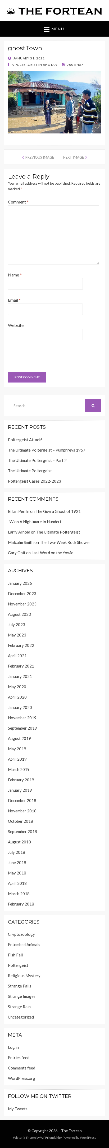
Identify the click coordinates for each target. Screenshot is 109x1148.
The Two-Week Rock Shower (65, 542)
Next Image (73, 157)
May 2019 (17, 748)
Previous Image (39, 157)
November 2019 (22, 717)
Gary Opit (16, 552)
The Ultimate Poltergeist (30, 470)
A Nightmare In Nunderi (40, 521)
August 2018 (19, 841)
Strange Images (21, 996)
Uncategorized (21, 1017)
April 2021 (17, 655)
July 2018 (16, 852)
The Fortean (71, 1130)
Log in (13, 1047)
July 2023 (16, 624)
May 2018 (17, 872)
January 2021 (20, 676)
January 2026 (20, 583)
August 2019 (19, 738)
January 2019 (20, 790)
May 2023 (17, 635)
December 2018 (22, 800)
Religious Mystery (24, 975)
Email (14, 299)
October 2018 (20, 821)
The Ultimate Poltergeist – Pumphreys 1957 (46, 450)
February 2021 (21, 666)
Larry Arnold (19, 532)
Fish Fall (15, 954)
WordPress (88, 1138)
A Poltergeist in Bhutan (34, 65)
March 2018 (19, 893)
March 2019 (19, 769)
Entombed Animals (24, 944)
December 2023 (22, 593)
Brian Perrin (18, 511)
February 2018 (21, 904)
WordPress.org (21, 1078)
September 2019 (22, 728)
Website (16, 325)
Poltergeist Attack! (25, 439)
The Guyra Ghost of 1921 (58, 511)
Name (15, 274)
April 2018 (17, 883)
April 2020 (17, 697)
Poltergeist (18, 965)
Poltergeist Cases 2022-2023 (34, 481)
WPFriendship (50, 1138)
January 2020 (20, 707)
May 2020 (17, 686)
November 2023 (22, 603)
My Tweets (18, 1108)
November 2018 (22, 810)
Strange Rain (19, 1006)
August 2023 (19, 614)
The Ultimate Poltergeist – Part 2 (37, 460)
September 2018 (22, 831)
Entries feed (18, 1057)
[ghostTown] (54, 101)
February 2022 (21, 645)
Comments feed (21, 1067)
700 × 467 (74, 65)
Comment (18, 201)
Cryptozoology (21, 934)
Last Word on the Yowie (52, 552)
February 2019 (21, 779)
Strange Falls (19, 986)
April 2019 (17, 759)
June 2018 (17, 862)
